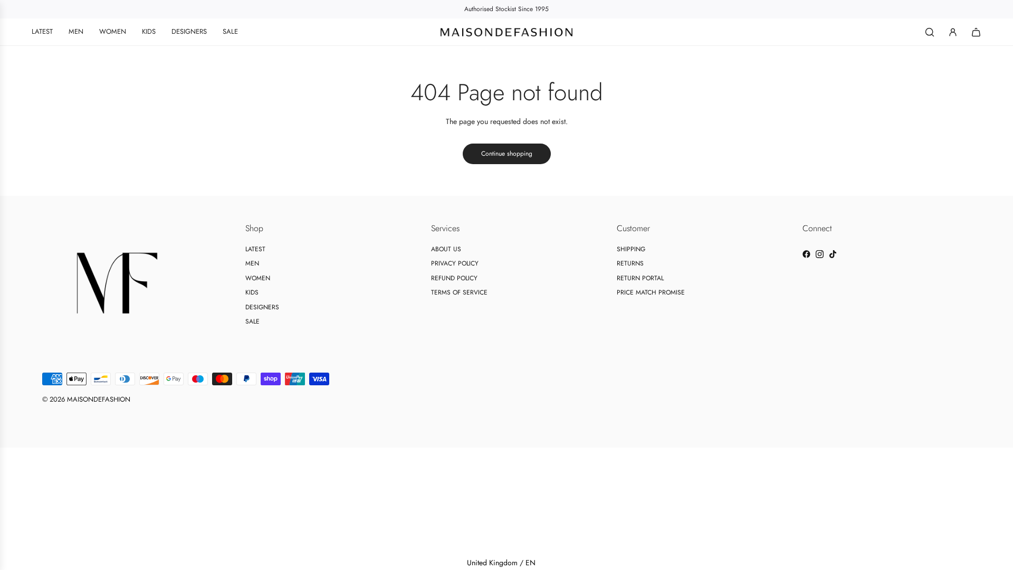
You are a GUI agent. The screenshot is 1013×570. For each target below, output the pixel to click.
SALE (252, 321)
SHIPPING (631, 249)
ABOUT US (446, 249)
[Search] (929, 32)
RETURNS (630, 263)
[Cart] (976, 32)
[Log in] (952, 32)
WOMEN (257, 278)
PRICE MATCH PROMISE (651, 292)
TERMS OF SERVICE (459, 292)
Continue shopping (506, 153)
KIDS (252, 292)
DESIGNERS (262, 307)
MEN (252, 263)
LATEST (255, 249)
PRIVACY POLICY (455, 263)
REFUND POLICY (454, 278)
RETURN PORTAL (640, 278)
